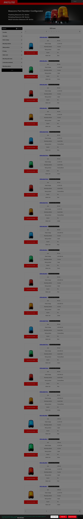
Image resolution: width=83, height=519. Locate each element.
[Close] (81, 516)
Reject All (63, 516)
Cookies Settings (54, 516)
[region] (41, 517)
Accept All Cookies (72, 516)
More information (20, 517)
